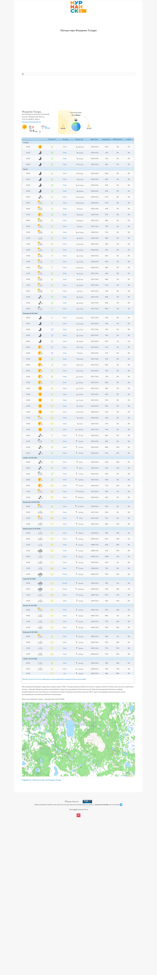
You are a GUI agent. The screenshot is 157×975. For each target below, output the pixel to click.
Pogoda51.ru (26, 780)
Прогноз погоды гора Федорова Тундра (47, 780)
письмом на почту (101, 804)
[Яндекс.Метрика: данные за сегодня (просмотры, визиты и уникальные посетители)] (72, 801)
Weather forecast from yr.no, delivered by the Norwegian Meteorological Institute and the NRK (54, 679)
